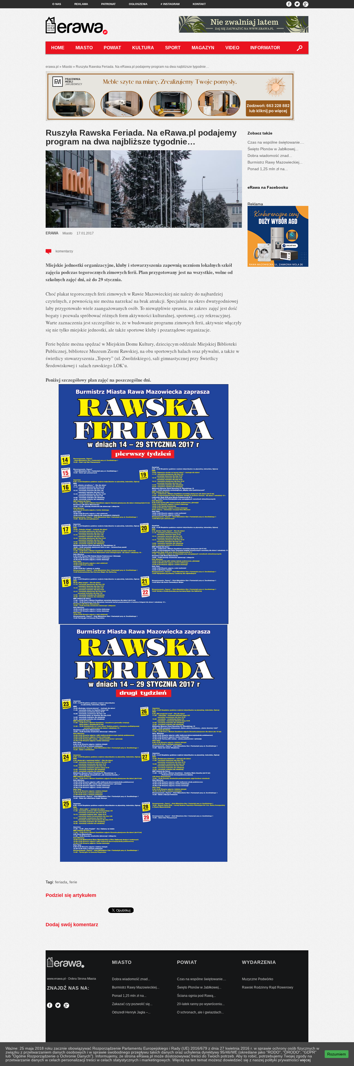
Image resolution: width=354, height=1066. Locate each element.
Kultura (143, 47)
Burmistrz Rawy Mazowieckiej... (275, 162)
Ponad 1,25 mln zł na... (268, 169)
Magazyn (203, 47)
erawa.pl (52, 67)
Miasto (84, 47)
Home (57, 47)
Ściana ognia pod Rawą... (196, 996)
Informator (265, 47)
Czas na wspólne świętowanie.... (276, 142)
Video (232, 47)
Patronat (108, 4)
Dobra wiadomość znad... (270, 155)
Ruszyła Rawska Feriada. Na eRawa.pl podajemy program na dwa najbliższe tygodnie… (141, 137)
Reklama (81, 4)
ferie (73, 882)
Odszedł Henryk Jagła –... (131, 1012)
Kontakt (199, 4)
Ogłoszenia (138, 4)
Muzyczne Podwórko (257, 979)
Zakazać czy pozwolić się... (132, 1004)
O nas (56, 4)
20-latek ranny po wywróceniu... (201, 1004)
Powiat (112, 47)
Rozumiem (336, 1054)
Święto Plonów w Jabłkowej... (273, 149)
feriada (61, 882)
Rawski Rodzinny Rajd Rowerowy (267, 987)
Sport (173, 47)
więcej (305, 1060)
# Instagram (170, 4)
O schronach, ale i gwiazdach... (200, 1012)
